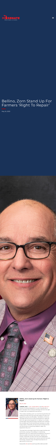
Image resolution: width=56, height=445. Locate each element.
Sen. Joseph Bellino (34, 406)
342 (31, 443)
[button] (53, 18)
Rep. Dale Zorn (45, 406)
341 (26, 443)
